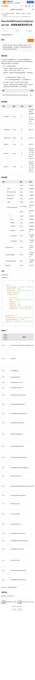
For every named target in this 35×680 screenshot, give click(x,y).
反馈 (20, 609)
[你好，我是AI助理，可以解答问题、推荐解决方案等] (26, 6)
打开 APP (30, 2)
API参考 (23, 13)
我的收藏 (30, 30)
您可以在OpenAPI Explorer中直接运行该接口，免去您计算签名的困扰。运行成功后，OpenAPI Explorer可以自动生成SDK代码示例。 (17, 47)
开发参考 (18, 13)
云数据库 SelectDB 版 (9, 13)
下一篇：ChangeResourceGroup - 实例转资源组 (25, 602)
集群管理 (5, 15)
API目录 (29, 13)
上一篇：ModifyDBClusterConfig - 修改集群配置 (9, 602)
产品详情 (17, 30)
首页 (2, 13)
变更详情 (12, 596)
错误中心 (6, 587)
